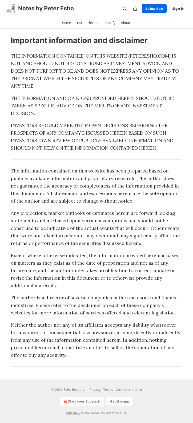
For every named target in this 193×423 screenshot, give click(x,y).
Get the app (119, 401)
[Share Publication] (135, 8)
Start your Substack (84, 401)
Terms (108, 389)
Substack (73, 413)
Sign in (178, 8)
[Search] (124, 8)
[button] (66, 22)
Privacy (95, 389)
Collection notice (129, 389)
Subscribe (154, 8)
